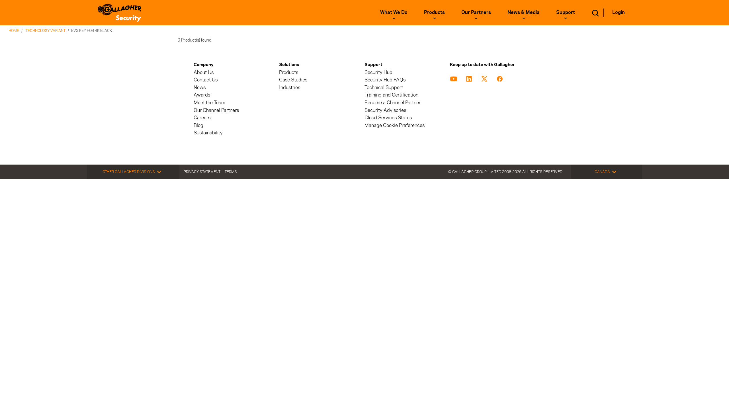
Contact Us (206, 80)
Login (618, 12)
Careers (202, 118)
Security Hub (378, 72)
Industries (289, 88)
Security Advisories (385, 110)
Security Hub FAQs (385, 80)
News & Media (523, 12)
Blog (198, 125)
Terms (231, 171)
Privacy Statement (202, 171)
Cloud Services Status (388, 118)
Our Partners (476, 12)
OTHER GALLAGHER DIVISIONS (129, 171)
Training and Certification (391, 95)
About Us (204, 72)
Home (14, 30)
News (200, 88)
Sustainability (208, 133)
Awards (202, 95)
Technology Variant (45, 30)
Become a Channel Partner (392, 103)
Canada (602, 171)
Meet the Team (209, 103)
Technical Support (383, 88)
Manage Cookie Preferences (394, 125)
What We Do (393, 12)
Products (434, 12)
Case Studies (293, 80)
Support (565, 12)
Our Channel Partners (216, 110)
